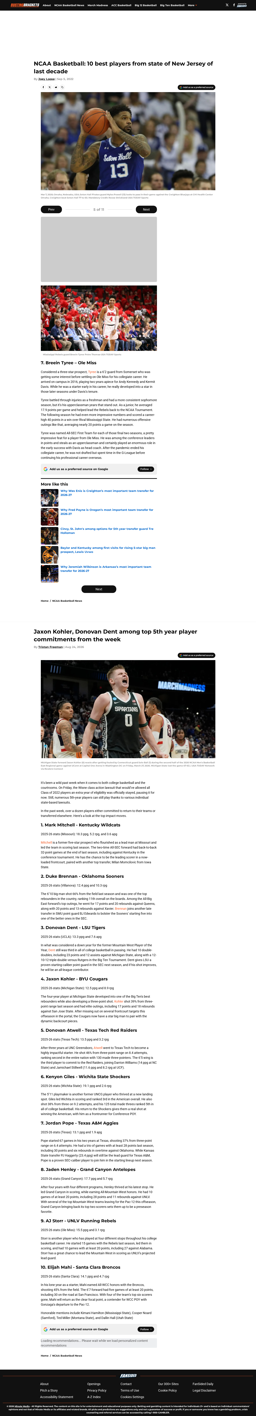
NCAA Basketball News (69, 5)
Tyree (92, 372)
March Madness (98, 5)
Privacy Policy (96, 1390)
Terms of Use (130, 1390)
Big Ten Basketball (172, 5)
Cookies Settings (132, 1397)
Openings (93, 1384)
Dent (51, 950)
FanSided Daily (203, 1384)
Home (45, 600)
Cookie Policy (167, 1390)
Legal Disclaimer (204, 1390)
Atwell (98, 1048)
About (47, 5)
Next (146, 209)
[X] (227, 5)
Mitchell (47, 842)
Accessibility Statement (56, 1397)
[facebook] (234, 5)
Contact (126, 1384)
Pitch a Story (49, 1390)
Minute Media (22, 1406)
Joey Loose (46, 79)
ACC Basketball (121, 5)
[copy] (62, 87)
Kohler (119, 1001)
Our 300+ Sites (168, 1384)
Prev (51, 209)
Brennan (121, 908)
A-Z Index (94, 1397)
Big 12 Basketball (146, 5)
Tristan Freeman (50, 647)
